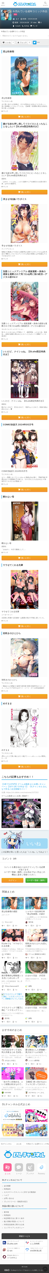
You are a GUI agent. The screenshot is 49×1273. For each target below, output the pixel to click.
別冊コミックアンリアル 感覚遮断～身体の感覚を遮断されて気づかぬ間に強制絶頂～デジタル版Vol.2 (24, 324)
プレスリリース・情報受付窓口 (16, 1202)
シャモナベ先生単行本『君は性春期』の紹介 (35, 912)
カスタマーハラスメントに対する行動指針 (20, 1192)
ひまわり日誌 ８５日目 (36, 1007)
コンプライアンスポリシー (14, 1228)
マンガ (34, 26)
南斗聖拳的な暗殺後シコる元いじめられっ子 (12, 976)
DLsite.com (13, 1242)
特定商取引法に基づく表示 (14, 1218)
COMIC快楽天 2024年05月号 (14, 471)
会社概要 (7, 1186)
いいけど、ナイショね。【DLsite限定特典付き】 (23, 401)
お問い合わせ (9, 1198)
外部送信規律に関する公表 (14, 1225)
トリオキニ (13, 1257)
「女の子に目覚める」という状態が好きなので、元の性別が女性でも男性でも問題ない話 (12, 1085)
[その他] (38, 42)
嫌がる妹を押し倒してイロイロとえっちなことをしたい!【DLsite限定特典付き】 (24, 174)
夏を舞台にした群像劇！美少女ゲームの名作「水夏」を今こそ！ (36, 1052)
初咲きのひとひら (9, 680)
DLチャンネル (24, 4)
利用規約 (7, 1189)
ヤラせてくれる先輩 (10, 611)
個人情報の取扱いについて (14, 1221)
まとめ (18, 1144)
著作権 (6, 1212)
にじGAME (36, 1242)
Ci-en (13, 1249)
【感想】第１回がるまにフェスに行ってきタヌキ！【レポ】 (36, 1084)
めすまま (5, 750)
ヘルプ (6, 1195)
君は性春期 (6, 98)
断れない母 (6, 543)
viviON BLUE (36, 1249)
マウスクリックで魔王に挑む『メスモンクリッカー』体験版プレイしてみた (12, 1011)
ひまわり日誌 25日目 (35, 975)
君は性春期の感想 (9, 911)
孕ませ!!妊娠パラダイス (12, 246)
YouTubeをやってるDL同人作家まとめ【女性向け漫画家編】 (12, 1052)
